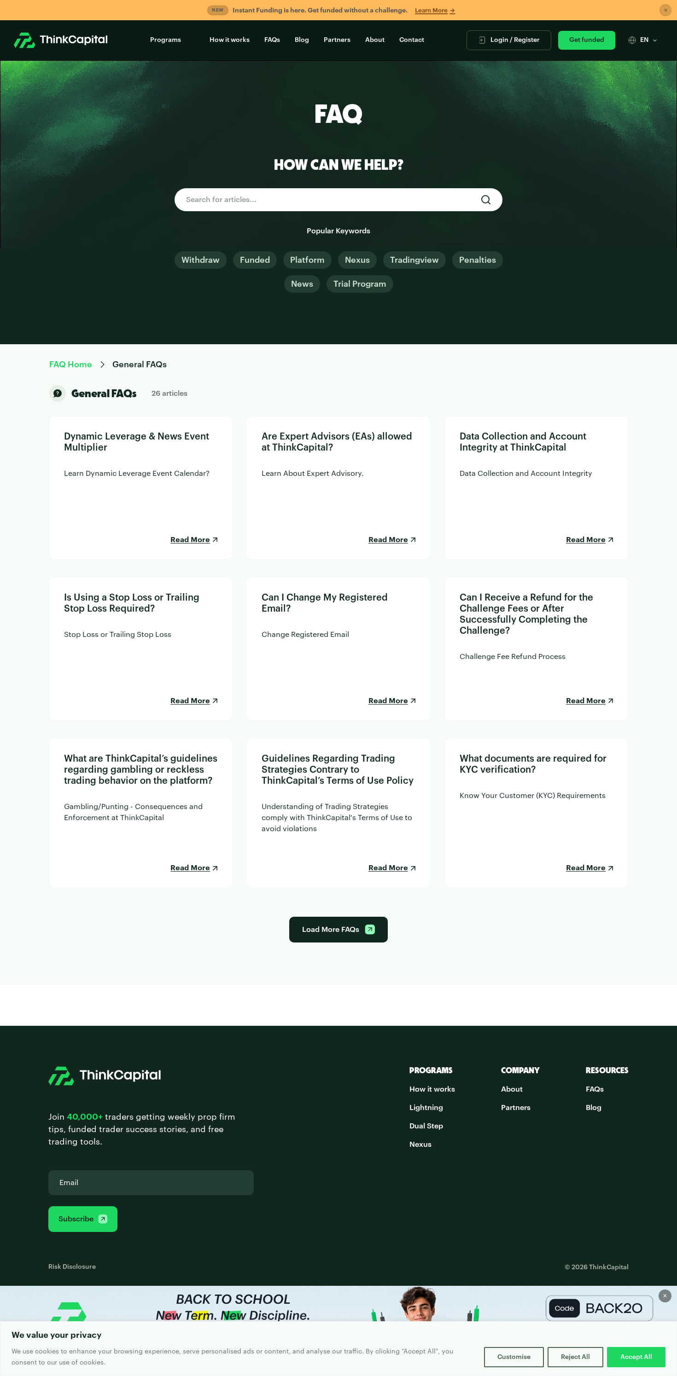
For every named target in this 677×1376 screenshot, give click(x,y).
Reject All (575, 1357)
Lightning (426, 1107)
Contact (411, 40)
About (375, 40)
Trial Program (359, 284)
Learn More (435, 10)
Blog (302, 40)
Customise (514, 1357)
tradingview (414, 260)
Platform (307, 260)
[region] (338, 1348)
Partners (337, 40)
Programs (165, 40)
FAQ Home (70, 364)
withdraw (200, 260)
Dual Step (426, 1126)
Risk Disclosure (72, 1267)
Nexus (357, 260)
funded (255, 260)
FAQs (272, 40)
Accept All (636, 1357)
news (302, 284)
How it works (230, 40)
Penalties (477, 260)
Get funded (586, 40)
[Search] (486, 200)
